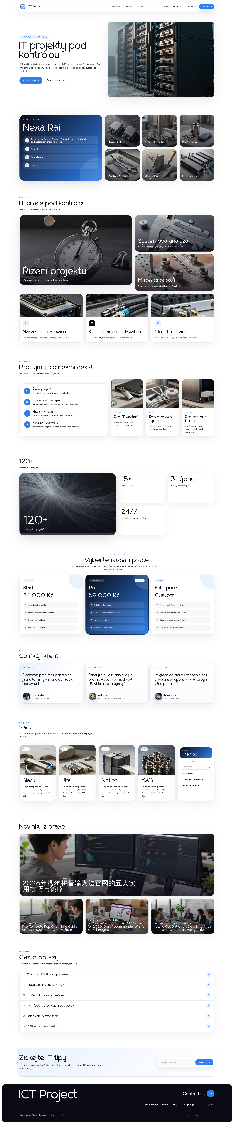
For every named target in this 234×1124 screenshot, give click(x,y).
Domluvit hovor (29, 80)
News (165, 1104)
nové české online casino (192, 779)
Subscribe (203, 1062)
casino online (187, 773)
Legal (211, 1115)
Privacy (195, 1115)
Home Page (151, 1104)
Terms (203, 1115)
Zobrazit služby (54, 80)
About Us (185, 1115)
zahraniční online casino (192, 785)
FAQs (176, 1104)
